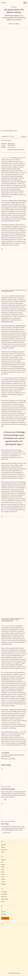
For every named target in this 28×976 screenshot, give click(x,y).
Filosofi (2, 852)
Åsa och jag (5, 824)
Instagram (3, 914)
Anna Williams (16, 23)
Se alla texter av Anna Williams (8, 758)
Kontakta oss (4, 896)
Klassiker (3, 864)
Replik (2, 872)
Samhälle (3, 844)
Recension (14, 7)
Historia (3, 847)
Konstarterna (24, 136)
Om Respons (4, 891)
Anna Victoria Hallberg (10, 821)
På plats (3, 874)
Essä (2, 862)
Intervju (3, 881)
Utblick (2, 867)
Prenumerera (4, 894)
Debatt (2, 869)
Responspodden (4, 899)
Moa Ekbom (8, 786)
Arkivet (3, 901)
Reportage (3, 884)
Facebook (3, 911)
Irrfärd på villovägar (8, 789)
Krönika (3, 879)
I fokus (2, 876)
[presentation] (14, 776)
